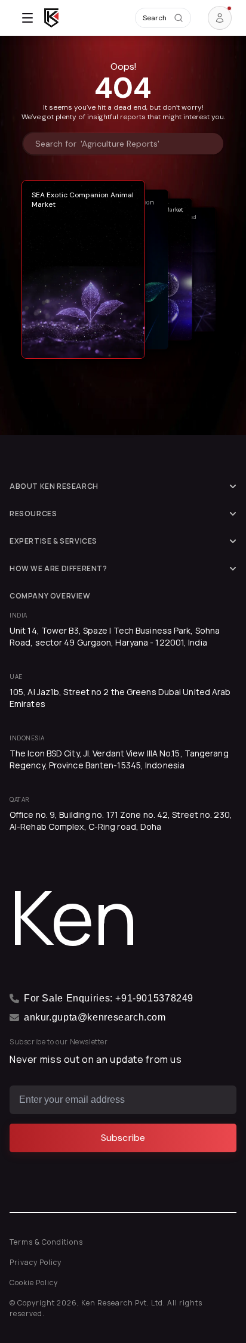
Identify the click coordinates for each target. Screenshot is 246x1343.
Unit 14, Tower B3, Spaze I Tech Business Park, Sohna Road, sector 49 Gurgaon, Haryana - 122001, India (115, 636)
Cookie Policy (34, 1282)
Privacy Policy (35, 1262)
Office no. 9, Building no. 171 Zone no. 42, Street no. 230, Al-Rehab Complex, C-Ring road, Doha (121, 820)
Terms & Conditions (46, 1242)
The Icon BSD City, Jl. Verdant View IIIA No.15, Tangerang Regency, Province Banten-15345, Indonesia (119, 759)
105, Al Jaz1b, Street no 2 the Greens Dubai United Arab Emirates (120, 697)
